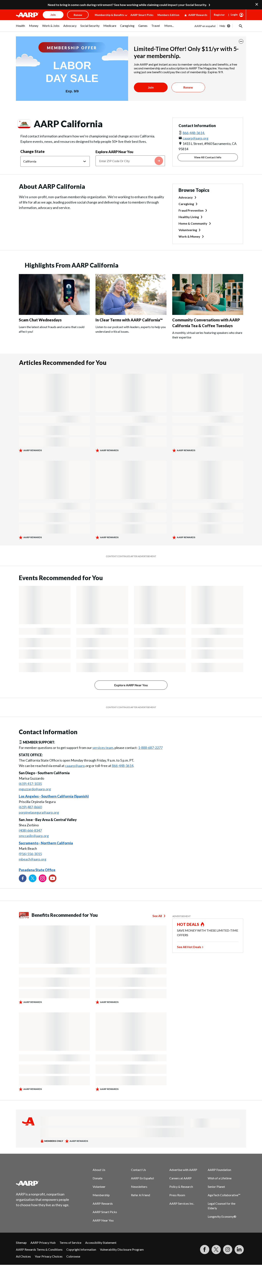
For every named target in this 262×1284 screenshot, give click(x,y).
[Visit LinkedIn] (239, 1249)
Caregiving (186, 204)
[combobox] (130, 160)
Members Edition (168, 14)
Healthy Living (189, 217)
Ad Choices (23, 1256)
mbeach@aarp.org (32, 859)
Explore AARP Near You (114, 152)
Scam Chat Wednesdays (40, 320)
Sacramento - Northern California (46, 843)
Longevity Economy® (222, 1216)
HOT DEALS (188, 924)
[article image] (54, 313)
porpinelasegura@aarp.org (39, 812)
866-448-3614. (194, 133)
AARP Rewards (197, 14)
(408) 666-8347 (30, 830)
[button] (240, 26)
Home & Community (193, 223)
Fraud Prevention (191, 210)
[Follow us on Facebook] (22, 878)
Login (234, 14)
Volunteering (188, 230)
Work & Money (189, 236)
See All (157, 916)
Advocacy (186, 197)
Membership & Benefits (109, 14)
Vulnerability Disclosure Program (122, 1249)
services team (102, 747)
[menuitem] (20, 27)
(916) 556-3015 (30, 854)
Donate (97, 1178)
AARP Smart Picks (141, 14)
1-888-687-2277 (150, 747)
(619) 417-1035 (30, 784)
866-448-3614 (122, 766)
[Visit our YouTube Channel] (52, 878)
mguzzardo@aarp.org (35, 789)
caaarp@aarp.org (195, 138)
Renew (188, 87)
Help (222, 25)
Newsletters (139, 1186)
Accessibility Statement (100, 1242)
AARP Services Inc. (181, 1203)
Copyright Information (81, 1249)
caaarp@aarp (75, 766)
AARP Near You (103, 1220)
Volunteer (99, 1186)
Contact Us (138, 1170)
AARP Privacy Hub (43, 1242)
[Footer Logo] (43, 1183)
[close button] (241, 41)
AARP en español (204, 26)
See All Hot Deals (189, 947)
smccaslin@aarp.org (34, 836)
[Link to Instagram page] (42, 878)
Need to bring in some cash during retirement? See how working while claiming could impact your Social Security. (127, 5)
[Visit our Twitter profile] (32, 878)
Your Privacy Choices (49, 1256)
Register (219, 14)
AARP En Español (142, 1178)
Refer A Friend (140, 1195)
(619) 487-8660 (30, 807)
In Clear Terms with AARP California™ (129, 320)
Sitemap (21, 1242)
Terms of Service (70, 1242)
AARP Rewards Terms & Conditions (39, 1249)
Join (151, 87)
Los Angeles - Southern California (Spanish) (54, 796)
